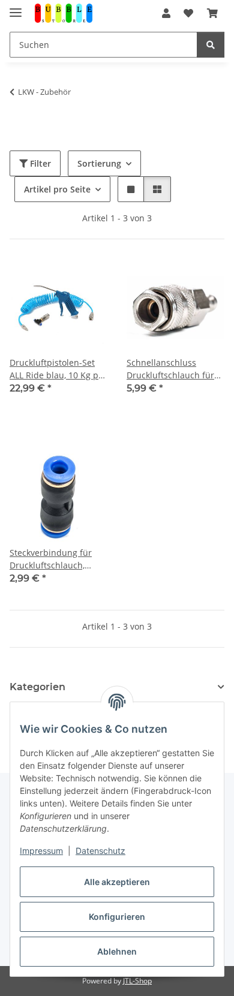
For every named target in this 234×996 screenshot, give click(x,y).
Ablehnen (117, 951)
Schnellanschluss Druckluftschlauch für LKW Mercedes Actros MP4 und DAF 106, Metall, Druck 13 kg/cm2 (175, 369)
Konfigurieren (117, 916)
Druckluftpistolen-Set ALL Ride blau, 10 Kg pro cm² (58, 369)
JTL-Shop (137, 981)
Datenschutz (100, 850)
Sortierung (99, 163)
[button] (166, 13)
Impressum (41, 850)
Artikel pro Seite (57, 189)
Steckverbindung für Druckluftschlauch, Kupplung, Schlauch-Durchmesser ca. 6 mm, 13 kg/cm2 (57, 559)
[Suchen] (210, 45)
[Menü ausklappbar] (16, 7)
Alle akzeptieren (117, 882)
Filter (39, 163)
